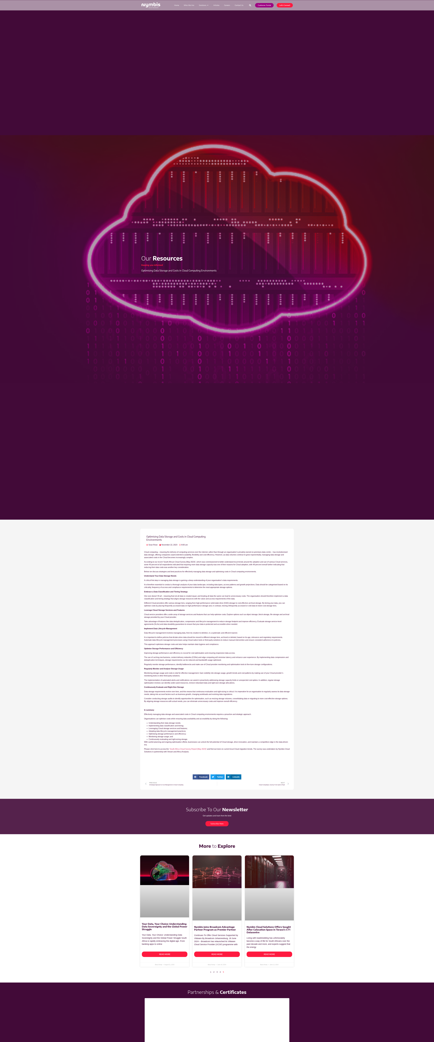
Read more (164, 921)
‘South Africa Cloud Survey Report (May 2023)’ (188, 749)
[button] (250, 5)
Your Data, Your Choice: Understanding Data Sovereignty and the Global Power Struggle (164, 897)
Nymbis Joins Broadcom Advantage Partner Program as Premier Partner (215, 895)
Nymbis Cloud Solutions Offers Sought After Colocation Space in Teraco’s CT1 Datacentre (269, 897)
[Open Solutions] (208, 5)
